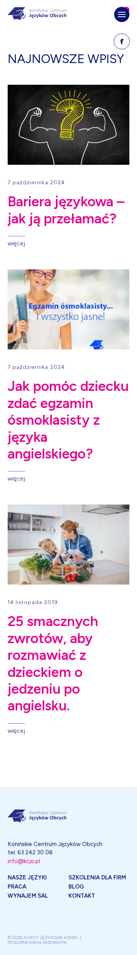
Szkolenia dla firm (97, 877)
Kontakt (81, 895)
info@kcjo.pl (24, 861)
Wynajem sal (28, 895)
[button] (121, 14)
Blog (76, 886)
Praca (17, 886)
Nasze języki (27, 877)
